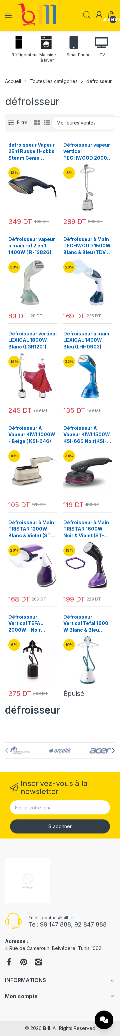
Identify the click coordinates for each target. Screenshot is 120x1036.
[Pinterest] (24, 962)
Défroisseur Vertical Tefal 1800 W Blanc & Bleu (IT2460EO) (85, 623)
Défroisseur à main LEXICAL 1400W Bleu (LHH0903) (86, 340)
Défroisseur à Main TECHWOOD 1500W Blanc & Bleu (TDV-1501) (87, 246)
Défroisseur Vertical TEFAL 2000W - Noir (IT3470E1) (25, 623)
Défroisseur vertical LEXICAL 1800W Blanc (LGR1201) (32, 340)
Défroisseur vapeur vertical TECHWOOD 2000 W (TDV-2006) (86, 151)
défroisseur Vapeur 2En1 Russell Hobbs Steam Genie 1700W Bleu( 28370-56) (31, 151)
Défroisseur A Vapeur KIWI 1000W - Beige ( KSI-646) (31, 434)
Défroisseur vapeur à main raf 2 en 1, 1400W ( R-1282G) (31, 245)
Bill (46, 1028)
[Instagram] (38, 962)
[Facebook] (9, 962)
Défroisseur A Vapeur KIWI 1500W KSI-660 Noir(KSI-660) (86, 435)
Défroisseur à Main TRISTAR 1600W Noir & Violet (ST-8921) (86, 529)
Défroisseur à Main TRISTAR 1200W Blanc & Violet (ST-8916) (31, 529)
